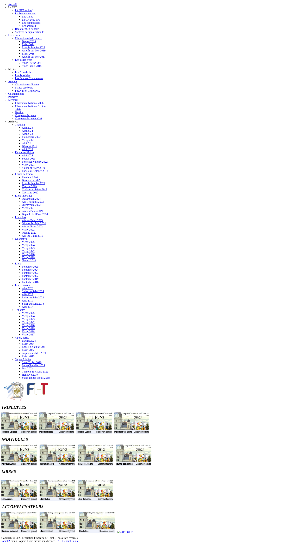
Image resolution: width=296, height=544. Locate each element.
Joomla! (5, 541)
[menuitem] (12, 4)
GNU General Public (67, 541)
